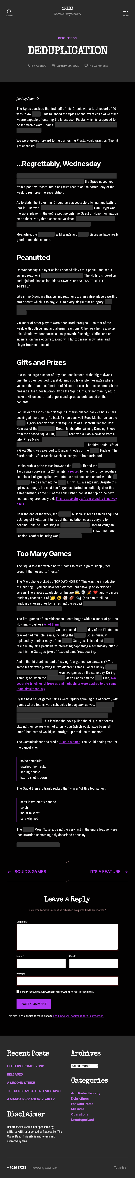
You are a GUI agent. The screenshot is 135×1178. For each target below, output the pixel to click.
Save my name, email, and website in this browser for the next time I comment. (57, 991)
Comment (22, 921)
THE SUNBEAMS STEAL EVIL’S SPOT (34, 1091)
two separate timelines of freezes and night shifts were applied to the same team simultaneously (67, 683)
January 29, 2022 (68, 65)
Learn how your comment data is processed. (78, 1016)
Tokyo (76, 465)
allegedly (62, 433)
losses (36, 114)
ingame (82, 629)
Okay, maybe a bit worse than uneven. (67, 207)
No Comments (98, 65)
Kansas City (46, 428)
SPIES (67, 9)
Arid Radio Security (86, 1093)
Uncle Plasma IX (70, 535)
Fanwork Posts (82, 1104)
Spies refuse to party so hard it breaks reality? (68, 145)
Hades (21, 423)
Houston (80, 635)
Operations (79, 1114)
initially (109, 640)
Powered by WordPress (44, 1168)
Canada (28, 829)
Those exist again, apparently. (62, 275)
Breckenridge (56, 677)
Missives (77, 1109)
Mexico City (46, 234)
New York (64, 514)
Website (21, 974)
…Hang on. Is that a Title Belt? (38, 844)
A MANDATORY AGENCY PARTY (31, 1099)
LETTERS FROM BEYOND (25, 1066)
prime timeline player (75, 524)
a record (73, 471)
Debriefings (67, 38)
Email (72, 956)
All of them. (51, 624)
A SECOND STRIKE (21, 1083)
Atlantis (83, 234)
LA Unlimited (106, 465)
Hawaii (94, 450)
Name (20, 956)
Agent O (41, 65)
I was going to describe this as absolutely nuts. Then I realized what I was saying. (64, 307)
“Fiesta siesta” (69, 741)
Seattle (67, 640)
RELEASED (15, 1074)
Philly (98, 677)
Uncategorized (82, 1119)
